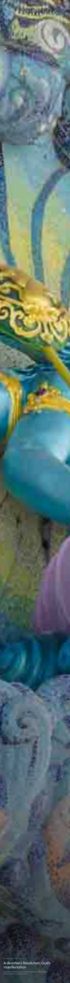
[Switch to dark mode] (66, 2)
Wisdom (51, 2)
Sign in (59, 1)
